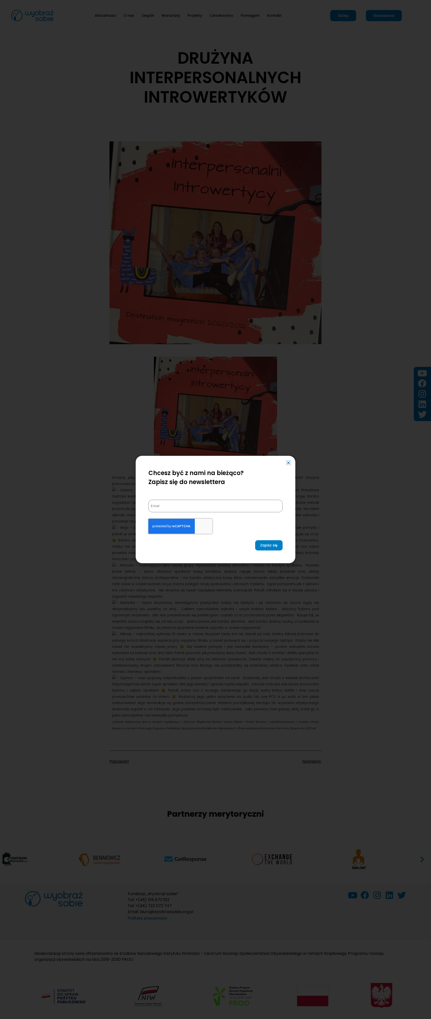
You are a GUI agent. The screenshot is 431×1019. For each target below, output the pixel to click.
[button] (288, 463)
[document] (215, 509)
